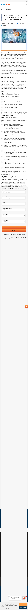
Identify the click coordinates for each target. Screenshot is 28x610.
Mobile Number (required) (7, 208)
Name (4, 190)
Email (4, 202)
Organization (5, 196)
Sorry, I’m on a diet (23, 607)
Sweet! (23, 604)
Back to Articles (6, 9)
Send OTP (13, 230)
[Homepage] (6, 4)
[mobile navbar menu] (25, 4)
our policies (7, 608)
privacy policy (16, 237)
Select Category (5, 214)
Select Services (5, 220)
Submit (13, 227)
